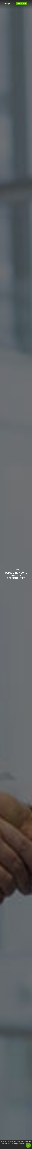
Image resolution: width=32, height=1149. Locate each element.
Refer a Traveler (21, 3)
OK (16, 1147)
